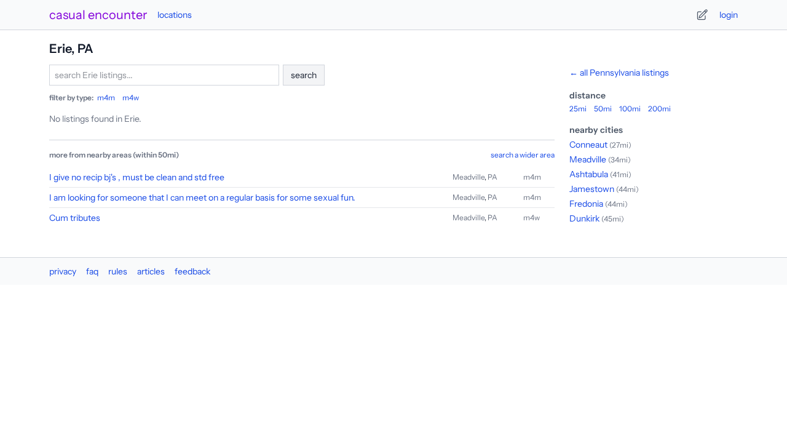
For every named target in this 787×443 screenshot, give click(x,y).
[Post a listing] (702, 15)
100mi (630, 108)
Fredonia (586, 203)
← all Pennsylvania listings (619, 72)
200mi (659, 108)
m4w (130, 97)
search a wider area (523, 154)
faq (92, 271)
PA (492, 177)
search (304, 75)
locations (174, 14)
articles (151, 271)
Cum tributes (74, 217)
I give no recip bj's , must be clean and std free (136, 177)
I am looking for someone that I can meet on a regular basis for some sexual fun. (202, 197)
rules (117, 271)
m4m (106, 97)
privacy (62, 271)
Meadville (468, 177)
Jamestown (591, 188)
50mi (603, 108)
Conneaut (588, 144)
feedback (192, 271)
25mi (578, 108)
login (728, 14)
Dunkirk (584, 218)
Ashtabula (588, 174)
